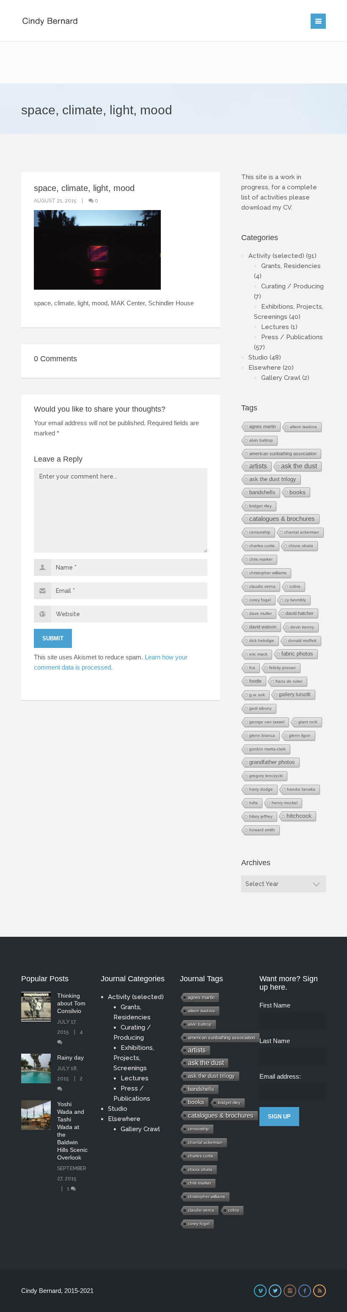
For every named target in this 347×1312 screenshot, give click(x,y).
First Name (274, 1005)
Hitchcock (298, 816)
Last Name (274, 1040)
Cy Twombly (295, 600)
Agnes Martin (262, 426)
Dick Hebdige (261, 640)
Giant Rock (307, 722)
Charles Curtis (262, 545)
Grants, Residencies (291, 266)
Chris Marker (261, 559)
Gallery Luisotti (295, 694)
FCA (252, 667)
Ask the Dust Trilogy (272, 479)
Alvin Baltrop (261, 440)
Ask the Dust (299, 466)
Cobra (294, 586)
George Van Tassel (266, 722)
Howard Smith (262, 830)
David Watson (262, 626)
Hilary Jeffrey (261, 816)
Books (297, 492)
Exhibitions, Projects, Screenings (133, 1058)
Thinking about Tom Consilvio (71, 1003)
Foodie (255, 681)
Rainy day (70, 1057)
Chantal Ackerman (301, 532)
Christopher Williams (267, 572)
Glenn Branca (262, 735)
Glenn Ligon (300, 735)
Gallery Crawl (280, 378)
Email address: (280, 1076)
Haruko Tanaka (301, 789)
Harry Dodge (261, 789)
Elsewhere (264, 367)
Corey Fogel (260, 600)
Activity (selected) (276, 256)
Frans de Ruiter (289, 681)
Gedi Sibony (260, 708)
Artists (258, 466)
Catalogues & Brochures (282, 518)
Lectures (275, 327)
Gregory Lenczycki (266, 775)
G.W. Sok (257, 694)
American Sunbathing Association (283, 453)
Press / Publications (292, 337)
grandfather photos (272, 762)
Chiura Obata (301, 545)
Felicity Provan (282, 667)
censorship (259, 532)
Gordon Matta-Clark (267, 749)
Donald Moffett (302, 640)
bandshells (262, 492)
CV (287, 207)
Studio (258, 357)
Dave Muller (260, 613)
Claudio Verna (262, 586)
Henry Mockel (284, 802)
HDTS (253, 802)
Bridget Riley (260, 506)
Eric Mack (258, 654)
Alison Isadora (303, 426)
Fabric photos (297, 653)
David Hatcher (300, 613)
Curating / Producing (292, 286)
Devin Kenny (302, 627)
